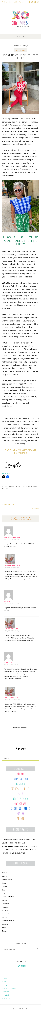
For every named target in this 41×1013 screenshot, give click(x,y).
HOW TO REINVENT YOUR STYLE (13, 853)
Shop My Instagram (9, 988)
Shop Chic (6, 998)
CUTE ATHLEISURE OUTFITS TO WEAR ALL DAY (18, 839)
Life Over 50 (13, 2)
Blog (5, 985)
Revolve (4, 917)
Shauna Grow (10, 565)
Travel (21, 2)
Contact (6, 995)
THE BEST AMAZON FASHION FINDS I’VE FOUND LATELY (20, 846)
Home (5, 978)
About (5, 981)
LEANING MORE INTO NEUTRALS (13, 843)
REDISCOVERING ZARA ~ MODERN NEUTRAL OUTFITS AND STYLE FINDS (20, 850)
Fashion (4, 2)
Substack (6, 991)
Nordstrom (5, 910)
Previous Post (9, 504)
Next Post (34, 508)
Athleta (4, 873)
